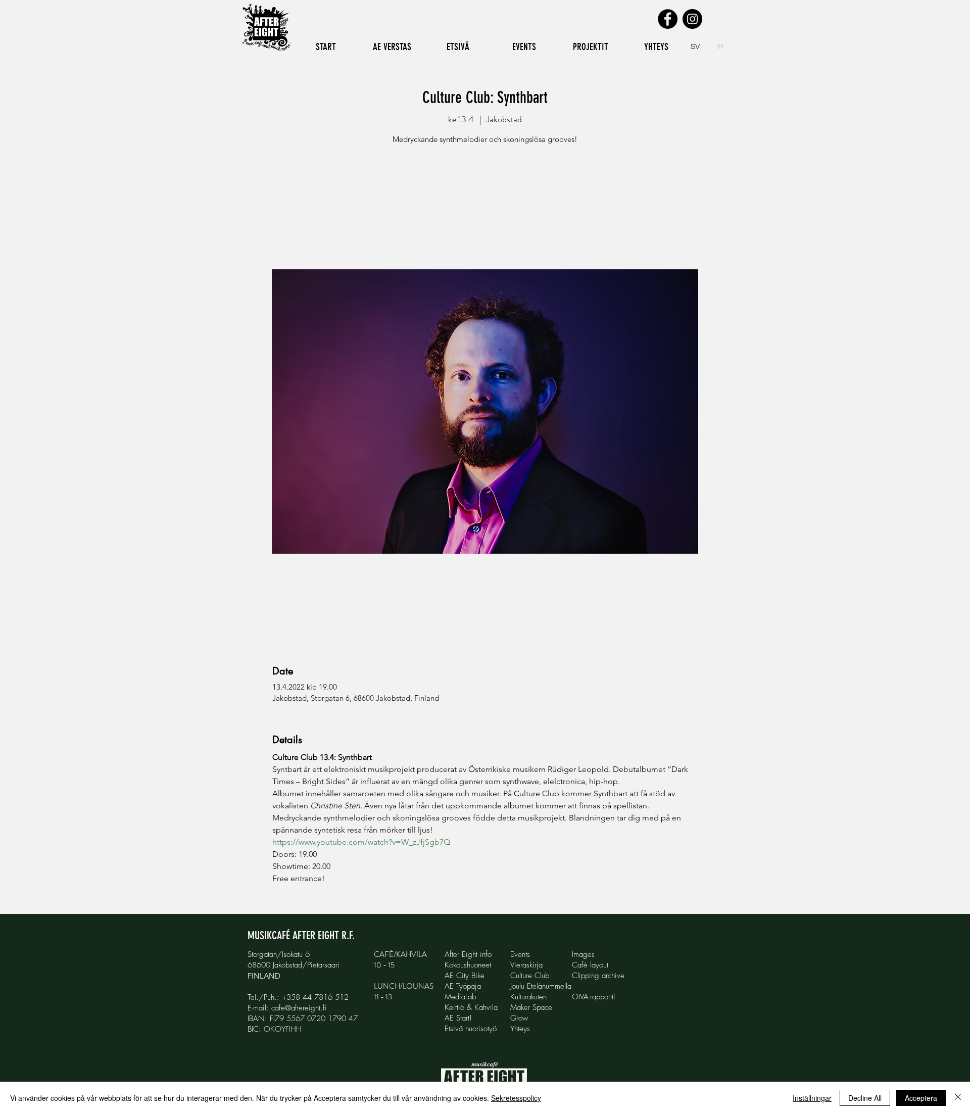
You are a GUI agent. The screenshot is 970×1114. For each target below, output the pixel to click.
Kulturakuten (528, 997)
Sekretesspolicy (516, 1098)
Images (583, 954)
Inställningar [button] (812, 1098)
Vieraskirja (526, 965)
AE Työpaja (463, 986)
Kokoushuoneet (468, 965)
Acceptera (921, 1098)
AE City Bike (464, 976)
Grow (519, 1018)
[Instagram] (692, 19)
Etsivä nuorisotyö (471, 1029)
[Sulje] (958, 1098)
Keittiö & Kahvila (471, 1007)
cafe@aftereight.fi (299, 1008)
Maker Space (531, 1007)
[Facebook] (667, 19)
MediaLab (460, 997)
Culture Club (529, 976)
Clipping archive (598, 976)
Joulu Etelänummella (540, 986)
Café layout (590, 965)
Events (520, 954)
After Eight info (468, 954)
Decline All (865, 1098)
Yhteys (520, 1029)
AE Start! (458, 1018)
